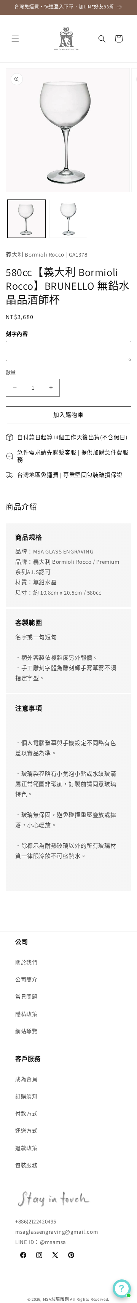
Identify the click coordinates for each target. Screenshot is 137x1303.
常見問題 (26, 996)
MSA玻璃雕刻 (56, 1299)
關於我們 (26, 962)
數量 (11, 372)
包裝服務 (26, 1165)
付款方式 (26, 1113)
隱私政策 (26, 1014)
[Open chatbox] (122, 1288)
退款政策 (26, 1148)
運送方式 (26, 1130)
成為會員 (26, 1079)
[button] (15, 38)
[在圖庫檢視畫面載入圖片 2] (68, 219)
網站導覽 (26, 1031)
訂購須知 (26, 1096)
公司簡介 (26, 979)
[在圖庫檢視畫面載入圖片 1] (27, 219)
